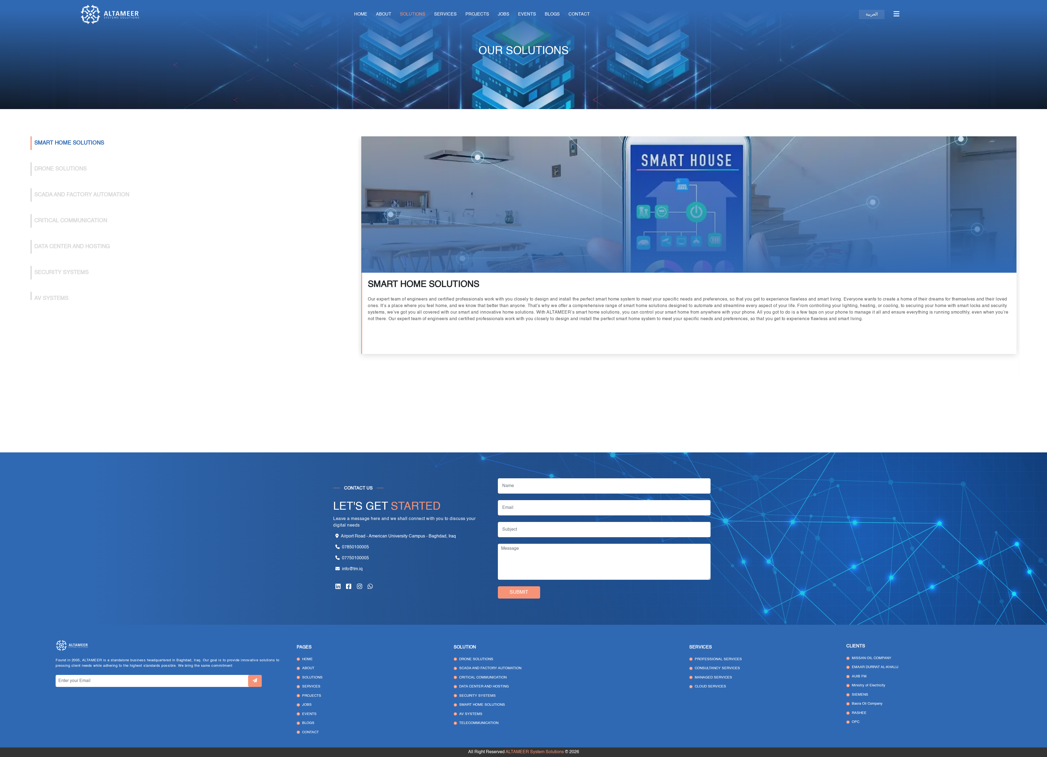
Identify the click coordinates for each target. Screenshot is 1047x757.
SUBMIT (519, 592)
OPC (855, 722)
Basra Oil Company (867, 703)
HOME (360, 14)
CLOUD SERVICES (710, 686)
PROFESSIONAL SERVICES (718, 659)
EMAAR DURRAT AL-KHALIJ (875, 667)
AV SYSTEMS (470, 714)
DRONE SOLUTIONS (476, 659)
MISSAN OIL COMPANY (871, 658)
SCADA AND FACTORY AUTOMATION (490, 668)
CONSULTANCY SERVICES (717, 668)
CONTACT (579, 14)
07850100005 (355, 547)
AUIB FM (859, 676)
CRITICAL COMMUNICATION (483, 677)
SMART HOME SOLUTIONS (482, 705)
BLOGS (552, 14)
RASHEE (859, 713)
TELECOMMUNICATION (478, 723)
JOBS (503, 14)
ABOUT (383, 14)
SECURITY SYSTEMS (477, 696)
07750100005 (355, 558)
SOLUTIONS (412, 14)
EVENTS (527, 14)
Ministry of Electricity (868, 685)
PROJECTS (477, 14)
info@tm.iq (352, 569)
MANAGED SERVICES (713, 677)
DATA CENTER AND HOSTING (484, 686)
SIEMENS (860, 694)
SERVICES (445, 14)
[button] (896, 14)
